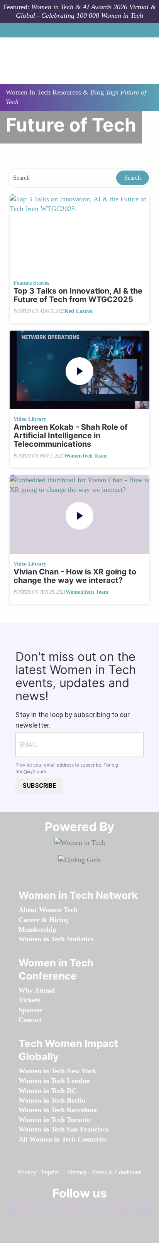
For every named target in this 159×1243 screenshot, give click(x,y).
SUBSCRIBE (39, 785)
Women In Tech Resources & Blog (55, 92)
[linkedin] (54, 1210)
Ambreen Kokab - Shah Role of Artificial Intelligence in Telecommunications (71, 435)
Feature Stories (31, 283)
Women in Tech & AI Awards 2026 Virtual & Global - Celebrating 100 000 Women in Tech (86, 11)
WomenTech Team (85, 456)
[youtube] (127, 1210)
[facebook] (30, 1210)
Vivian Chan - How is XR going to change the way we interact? (75, 576)
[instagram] (78, 1210)
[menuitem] (48, 910)
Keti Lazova (78, 311)
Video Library (30, 419)
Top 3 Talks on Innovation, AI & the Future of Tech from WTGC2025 (78, 295)
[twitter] (102, 1210)
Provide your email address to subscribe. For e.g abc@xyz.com (66, 768)
